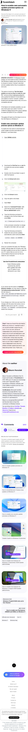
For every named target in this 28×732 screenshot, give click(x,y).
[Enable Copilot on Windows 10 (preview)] (14, 529)
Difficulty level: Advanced (8, 617)
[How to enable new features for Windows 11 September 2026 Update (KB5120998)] (14, 552)
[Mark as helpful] (19, 315)
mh (20, 729)
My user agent (13, 689)
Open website (10, 137)
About (13, 695)
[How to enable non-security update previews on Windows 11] (14, 505)
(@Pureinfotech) (17, 19)
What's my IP (13, 684)
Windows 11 (5, 620)
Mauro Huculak (9, 19)
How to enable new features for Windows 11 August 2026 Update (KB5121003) (11, 588)
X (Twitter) (13, 707)
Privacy (13, 697)
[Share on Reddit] (2, 75)
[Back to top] (14, 665)
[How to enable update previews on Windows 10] (14, 457)
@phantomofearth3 (19, 95)
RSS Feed (13, 702)
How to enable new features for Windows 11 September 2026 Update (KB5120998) (13, 562)
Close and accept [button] (14, 717)
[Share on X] (5, 75)
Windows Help (13, 620)
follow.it (13, 705)
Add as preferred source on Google (15, 674)
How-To (19, 617)
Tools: (13, 681)
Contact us (13, 700)
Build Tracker (13, 691)
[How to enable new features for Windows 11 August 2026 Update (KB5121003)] (14, 578)
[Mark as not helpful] (21, 315)
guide (5, 117)
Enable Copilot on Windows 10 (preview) (14, 538)
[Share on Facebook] (8, 75)
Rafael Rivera (11, 110)
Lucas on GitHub (22, 110)
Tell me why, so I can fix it (14, 317)
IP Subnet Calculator (13, 686)
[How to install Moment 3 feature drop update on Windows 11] (14, 481)
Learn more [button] (19, 714)
